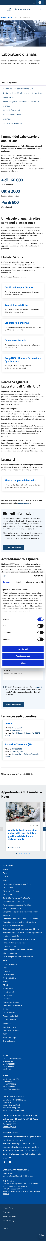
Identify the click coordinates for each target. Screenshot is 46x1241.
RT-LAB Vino (7, 894)
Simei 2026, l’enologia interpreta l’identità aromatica (22, 1154)
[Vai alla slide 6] (29, 853)
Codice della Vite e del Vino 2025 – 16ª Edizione (20, 918)
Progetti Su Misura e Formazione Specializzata (23, 359)
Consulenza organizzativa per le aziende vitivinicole (21, 929)
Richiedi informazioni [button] (13, 547)
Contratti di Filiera (9, 946)
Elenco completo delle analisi (20, 480)
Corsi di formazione (10, 964)
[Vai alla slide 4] (24, 853)
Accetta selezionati (23, 656)
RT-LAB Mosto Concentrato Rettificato (17, 884)
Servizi (10, 17)
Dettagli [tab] (18, 582)
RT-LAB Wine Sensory (11, 891)
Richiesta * (7, 670)
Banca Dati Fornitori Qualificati (14, 942)
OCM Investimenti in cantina (13, 901)
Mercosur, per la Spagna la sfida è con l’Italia (19, 1143)
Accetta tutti (23, 649)
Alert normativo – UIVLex (12, 908)
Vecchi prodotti (8, 974)
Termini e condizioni (10, 1216)
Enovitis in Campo (9, 1037)
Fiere (5, 873)
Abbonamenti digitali (10, 1016)
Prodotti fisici (8, 988)
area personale (24, 503)
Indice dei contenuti (9, 83)
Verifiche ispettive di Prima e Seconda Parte (19, 939)
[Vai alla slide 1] (16, 853)
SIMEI (5, 1034)
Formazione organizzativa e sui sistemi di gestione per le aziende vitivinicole (22, 934)
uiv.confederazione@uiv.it (12, 1089)
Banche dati (7, 995)
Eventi (5, 869)
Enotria (5, 967)
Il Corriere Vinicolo (9, 1027)
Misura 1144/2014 (10, 953)
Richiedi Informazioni (13, 704)
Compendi (6, 971)
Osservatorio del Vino (11, 1002)
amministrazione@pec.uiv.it (17, 1186)
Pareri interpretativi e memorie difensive (18, 956)
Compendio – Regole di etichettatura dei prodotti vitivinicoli (21, 913)
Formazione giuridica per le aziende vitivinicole (20, 922)
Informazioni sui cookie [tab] (35, 582)
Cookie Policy (8, 1212)
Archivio (6, 1009)
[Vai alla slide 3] (21, 853)
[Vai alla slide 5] (26, 853)
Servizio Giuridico (9, 978)
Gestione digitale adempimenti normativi (18, 949)
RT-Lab (5, 985)
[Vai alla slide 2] (19, 853)
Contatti (6, 876)
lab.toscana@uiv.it (16, 751)
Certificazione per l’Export (19, 287)
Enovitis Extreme (9, 1041)
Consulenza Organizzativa (12, 1005)
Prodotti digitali (8, 992)
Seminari (6, 981)
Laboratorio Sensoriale (17, 322)
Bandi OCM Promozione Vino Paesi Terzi (17, 898)
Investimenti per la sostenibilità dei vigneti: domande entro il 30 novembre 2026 (22, 1138)
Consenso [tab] (7, 582)
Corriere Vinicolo (9, 1012)
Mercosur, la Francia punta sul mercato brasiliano (21, 1147)
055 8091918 (17, 749)
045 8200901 (17, 727)
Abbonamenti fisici (9, 1019)
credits (5, 1228)
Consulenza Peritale (15, 340)
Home (3, 17)
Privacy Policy (8, 1208)
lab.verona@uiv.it (16, 730)
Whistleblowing (8, 1220)
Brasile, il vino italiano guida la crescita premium (20, 1150)
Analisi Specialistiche (16, 305)
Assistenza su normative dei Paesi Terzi (17, 905)
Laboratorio (7, 998)
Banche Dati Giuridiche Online (14, 925)
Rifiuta (23, 663)
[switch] (40, 626)
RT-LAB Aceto (8, 887)
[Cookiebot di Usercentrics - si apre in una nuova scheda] (34, 576)
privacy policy (38, 687)
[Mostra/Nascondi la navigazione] (4, 9)
